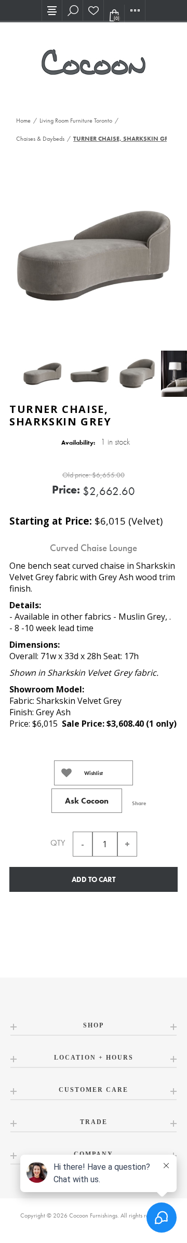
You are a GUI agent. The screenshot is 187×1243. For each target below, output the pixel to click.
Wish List (93, 10)
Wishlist (93, 773)
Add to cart (93, 879)
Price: (66, 489)
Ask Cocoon (87, 800)
